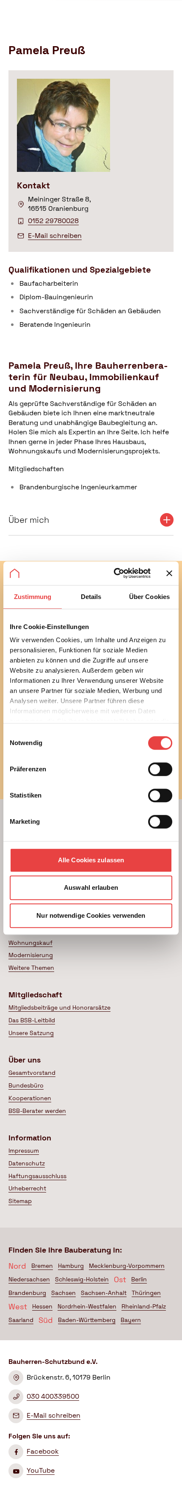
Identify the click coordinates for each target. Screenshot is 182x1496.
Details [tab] (91, 596)
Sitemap (20, 1201)
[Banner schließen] (169, 573)
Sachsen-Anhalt (104, 1293)
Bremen (42, 1266)
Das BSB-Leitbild (31, 1020)
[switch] (160, 769)
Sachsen (63, 1293)
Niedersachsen (29, 1279)
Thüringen (146, 1293)
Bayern (131, 1320)
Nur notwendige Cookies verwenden (90, 915)
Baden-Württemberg (87, 1320)
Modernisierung (30, 955)
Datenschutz (26, 1163)
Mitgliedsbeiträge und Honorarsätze (59, 1007)
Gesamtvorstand (31, 1072)
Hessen (42, 1306)
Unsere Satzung (31, 1033)
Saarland (20, 1320)
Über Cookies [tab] (149, 596)
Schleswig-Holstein (82, 1279)
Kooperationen (29, 1098)
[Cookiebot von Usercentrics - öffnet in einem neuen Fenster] (114, 573)
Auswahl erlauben (91, 887)
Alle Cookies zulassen (91, 860)
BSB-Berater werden (37, 1111)
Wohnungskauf (30, 943)
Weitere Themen (31, 968)
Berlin (139, 1279)
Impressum (23, 1150)
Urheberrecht (27, 1188)
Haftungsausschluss (37, 1176)
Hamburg (71, 1266)
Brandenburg (27, 1293)
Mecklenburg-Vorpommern (127, 1266)
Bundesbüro (26, 1085)
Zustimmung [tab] (33, 596)
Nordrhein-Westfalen (87, 1306)
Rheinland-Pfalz (143, 1306)
